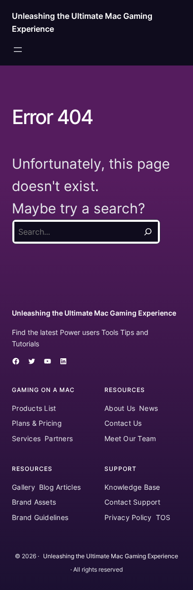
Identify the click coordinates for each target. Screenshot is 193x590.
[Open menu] (18, 50)
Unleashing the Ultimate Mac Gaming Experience (94, 313)
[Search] (148, 232)
